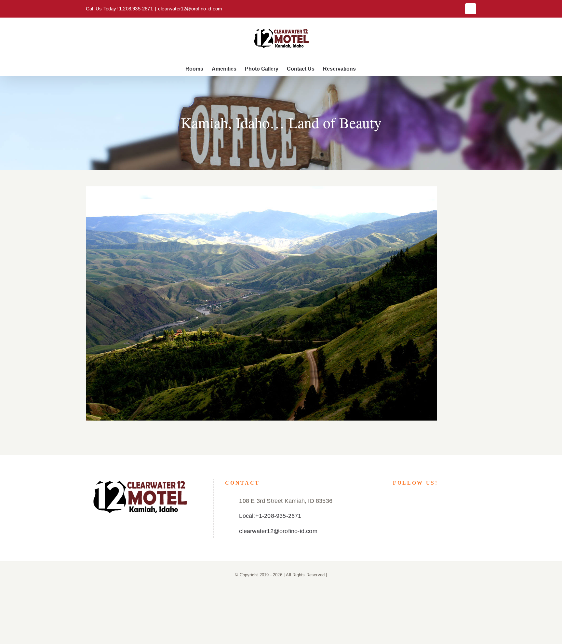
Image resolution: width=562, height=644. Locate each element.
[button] (366, 68)
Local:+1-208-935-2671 (270, 516)
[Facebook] (415, 500)
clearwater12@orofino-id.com (190, 8)
